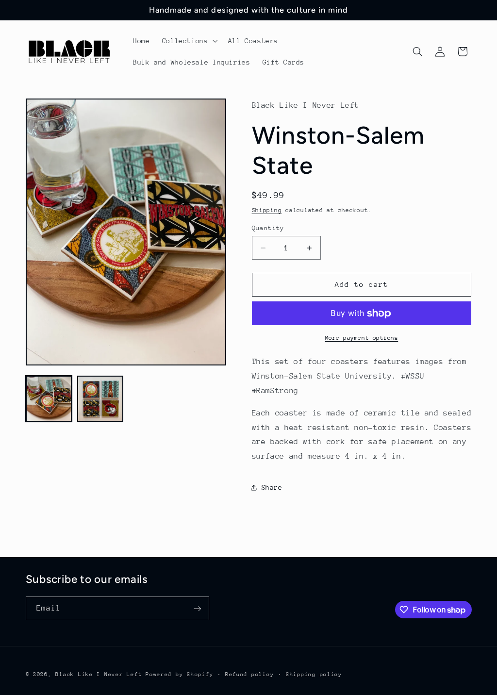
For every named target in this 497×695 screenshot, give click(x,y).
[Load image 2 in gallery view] (100, 399)
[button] (189, 40)
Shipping (267, 210)
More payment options (361, 337)
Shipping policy (314, 674)
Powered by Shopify (179, 674)
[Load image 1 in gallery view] (49, 399)
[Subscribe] (197, 608)
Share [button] (272, 487)
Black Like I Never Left (98, 674)
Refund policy (249, 674)
